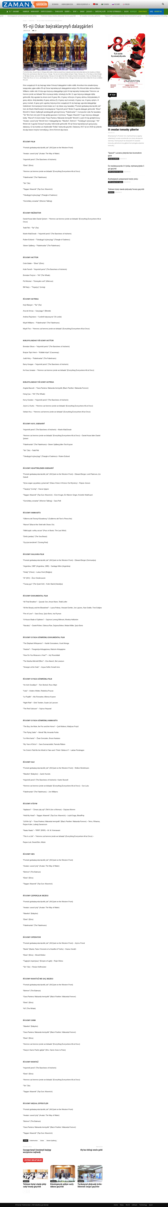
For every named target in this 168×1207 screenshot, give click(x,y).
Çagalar (89, 11)
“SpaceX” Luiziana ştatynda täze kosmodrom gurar (82, 16)
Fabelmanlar (34, 1140)
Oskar (42, 1140)
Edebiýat (67, 11)
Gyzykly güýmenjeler (114, 11)
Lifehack (134, 1205)
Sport (75, 11)
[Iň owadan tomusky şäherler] (126, 113)
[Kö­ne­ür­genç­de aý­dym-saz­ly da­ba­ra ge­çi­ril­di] (62, 1173)
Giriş (151, 11)
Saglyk (126, 11)
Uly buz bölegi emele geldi (91, 1150)
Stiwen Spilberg (51, 1140)
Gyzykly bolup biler (32, 1160)
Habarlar (26, 11)
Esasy (25, 21)
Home (116, 1205)
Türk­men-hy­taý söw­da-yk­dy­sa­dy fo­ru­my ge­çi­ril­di (18, 16)
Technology (143, 1205)
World (128, 1205)
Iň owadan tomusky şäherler (50, 16)
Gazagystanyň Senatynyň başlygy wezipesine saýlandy (37, 1151)
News (122, 1205)
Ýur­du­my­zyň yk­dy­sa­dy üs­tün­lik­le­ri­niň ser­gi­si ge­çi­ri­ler (90, 1185)
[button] (163, 4)
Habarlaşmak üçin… (67, 4)
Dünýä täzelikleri (46, 11)
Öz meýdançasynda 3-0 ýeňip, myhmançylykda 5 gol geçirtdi (127, 16)
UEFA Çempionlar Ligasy (115, 172)
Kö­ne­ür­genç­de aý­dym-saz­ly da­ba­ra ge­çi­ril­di (61, 1185)
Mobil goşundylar (82, 4)
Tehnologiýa (59, 11)
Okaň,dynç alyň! (100, 11)
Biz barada (55, 4)
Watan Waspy (35, 11)
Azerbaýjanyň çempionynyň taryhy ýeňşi (123, 179)
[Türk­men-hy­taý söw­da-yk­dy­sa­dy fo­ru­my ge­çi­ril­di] (35, 1173)
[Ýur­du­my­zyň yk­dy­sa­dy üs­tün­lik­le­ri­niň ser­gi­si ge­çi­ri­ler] (90, 1173)
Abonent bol (158, 11)
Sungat (82, 11)
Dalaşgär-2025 (113, 125)
